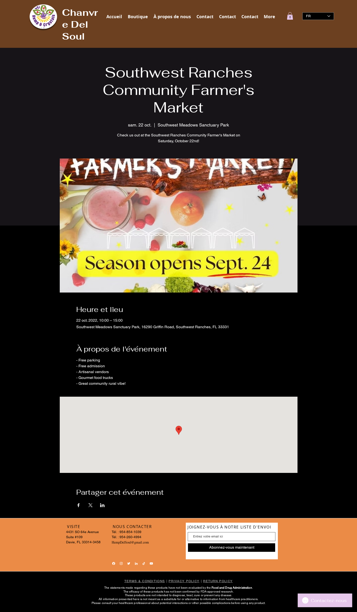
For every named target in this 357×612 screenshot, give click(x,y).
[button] (290, 16)
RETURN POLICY (218, 581)
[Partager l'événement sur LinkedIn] (102, 505)
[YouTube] (151, 563)
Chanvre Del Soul (80, 24)
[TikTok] (144, 563)
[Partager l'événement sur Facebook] (78, 505)
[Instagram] (121, 563)
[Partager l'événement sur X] (90, 505)
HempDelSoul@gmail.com (130, 542)
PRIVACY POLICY (184, 581)
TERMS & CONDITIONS (144, 581)
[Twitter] (129, 563)
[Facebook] (114, 563)
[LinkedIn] (136, 563)
